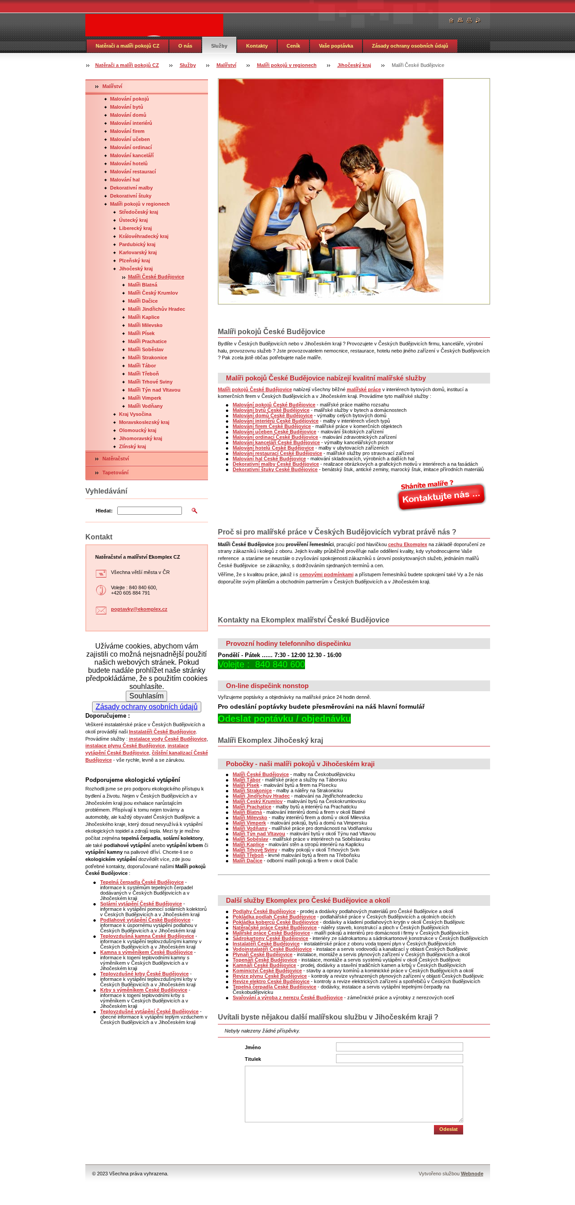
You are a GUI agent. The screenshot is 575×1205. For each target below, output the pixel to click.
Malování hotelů (129, 163)
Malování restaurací (133, 171)
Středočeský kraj (138, 212)
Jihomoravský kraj (140, 438)
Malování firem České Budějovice (272, 426)
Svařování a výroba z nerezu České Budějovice (288, 997)
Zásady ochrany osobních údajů (410, 46)
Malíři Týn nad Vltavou (154, 390)
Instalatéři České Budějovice (162, 731)
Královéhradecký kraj (143, 236)
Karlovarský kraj (138, 252)
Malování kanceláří (132, 155)
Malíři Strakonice (147, 357)
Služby (219, 46)
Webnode (472, 1173)
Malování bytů (126, 107)
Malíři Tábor (142, 365)
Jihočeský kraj (354, 65)
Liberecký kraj (135, 228)
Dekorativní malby (131, 187)
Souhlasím (146, 696)
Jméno (253, 1047)
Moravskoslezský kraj (144, 422)
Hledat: (104, 510)
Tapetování (115, 472)
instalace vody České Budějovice (168, 739)
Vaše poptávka (336, 46)
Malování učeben (130, 139)
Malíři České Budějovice (156, 276)
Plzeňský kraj (134, 260)
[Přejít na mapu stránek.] (460, 20)
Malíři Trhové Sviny (150, 381)
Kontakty (257, 46)
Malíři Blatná (142, 284)
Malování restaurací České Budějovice (277, 453)
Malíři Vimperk (144, 398)
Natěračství (115, 458)
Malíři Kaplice (143, 317)
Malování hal (125, 179)
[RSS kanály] (478, 20)
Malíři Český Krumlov (153, 293)
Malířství (226, 65)
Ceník (293, 46)
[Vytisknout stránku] (469, 20)
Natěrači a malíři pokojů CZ (127, 46)
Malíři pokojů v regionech (287, 65)
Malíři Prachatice (147, 341)
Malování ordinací (131, 147)
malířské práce (364, 389)
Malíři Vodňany (145, 406)
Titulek (253, 1059)
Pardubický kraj (137, 244)
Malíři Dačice (143, 301)
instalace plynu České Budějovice (125, 745)
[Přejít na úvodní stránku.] (154, 25)
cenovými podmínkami (327, 574)
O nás (185, 46)
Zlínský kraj (132, 446)
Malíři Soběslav (146, 349)
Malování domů (128, 115)
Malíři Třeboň (143, 373)
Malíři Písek (141, 333)
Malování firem (127, 131)
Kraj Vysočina (135, 414)
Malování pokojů (129, 99)
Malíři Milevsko (145, 325)
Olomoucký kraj (137, 430)
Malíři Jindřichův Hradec (156, 309)
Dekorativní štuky (130, 196)
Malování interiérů (131, 123)
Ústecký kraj (133, 220)
